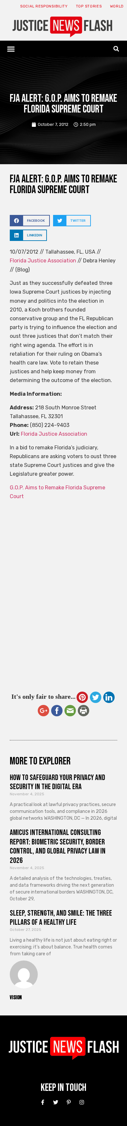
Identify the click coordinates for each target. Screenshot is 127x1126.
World (117, 6)
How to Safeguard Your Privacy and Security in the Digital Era (57, 782)
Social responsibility (44, 6)
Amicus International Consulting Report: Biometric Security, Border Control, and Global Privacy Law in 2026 (58, 846)
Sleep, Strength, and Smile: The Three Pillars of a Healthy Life (61, 917)
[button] (11, 49)
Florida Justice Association (43, 261)
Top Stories (89, 6)
